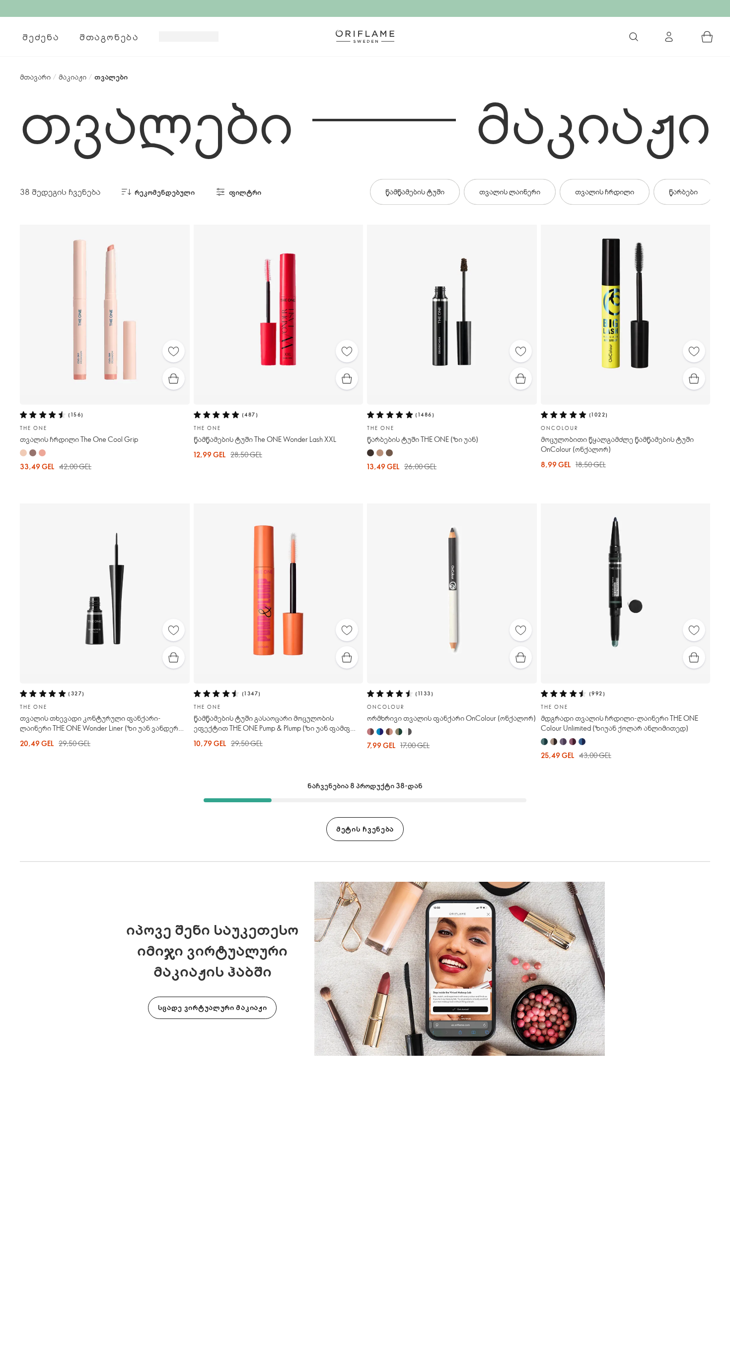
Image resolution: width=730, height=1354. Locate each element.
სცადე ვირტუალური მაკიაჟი (212, 1007)
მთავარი (35, 77)
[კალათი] (707, 36)
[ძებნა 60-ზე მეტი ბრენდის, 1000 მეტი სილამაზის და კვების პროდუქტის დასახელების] (633, 36)
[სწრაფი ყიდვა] (173, 378)
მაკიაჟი (72, 77)
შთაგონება (109, 37)
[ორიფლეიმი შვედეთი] (365, 36)
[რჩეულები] (173, 351)
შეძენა (41, 37)
